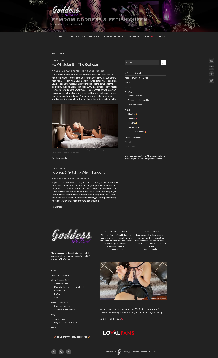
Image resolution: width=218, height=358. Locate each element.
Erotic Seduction (135, 96)
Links (53, 328)
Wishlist (158, 159)
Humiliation (133, 127)
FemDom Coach (135, 105)
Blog (53, 315)
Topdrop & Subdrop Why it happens (78, 172)
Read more (57, 207)
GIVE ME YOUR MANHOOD (72, 337)
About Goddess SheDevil (61, 280)
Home (53, 271)
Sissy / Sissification (136, 132)
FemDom (93, 36)
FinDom (131, 123)
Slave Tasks (130, 142)
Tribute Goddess (58, 319)
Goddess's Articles (133, 137)
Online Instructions (62, 306)
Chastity (131, 114)
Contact (161, 36)
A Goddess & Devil (133, 73)
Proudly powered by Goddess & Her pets (140, 352)
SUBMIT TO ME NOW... (110, 319)
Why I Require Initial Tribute (65, 323)
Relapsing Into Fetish (150, 231)
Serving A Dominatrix (113, 36)
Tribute (147, 36)
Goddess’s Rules (75, 36)
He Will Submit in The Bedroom (75, 64)
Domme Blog (133, 36)
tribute (128, 159)
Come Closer (57, 36)
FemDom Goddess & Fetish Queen (99, 20)
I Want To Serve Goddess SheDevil (69, 287)
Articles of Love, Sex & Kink (136, 78)
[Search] (163, 62)
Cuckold (131, 118)
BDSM (127, 83)
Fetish (127, 110)
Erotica (128, 87)
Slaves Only (130, 147)
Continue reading (60, 158)
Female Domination (59, 303)
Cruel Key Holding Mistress (65, 309)
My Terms (58, 294)
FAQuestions (59, 290)
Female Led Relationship (138, 100)
